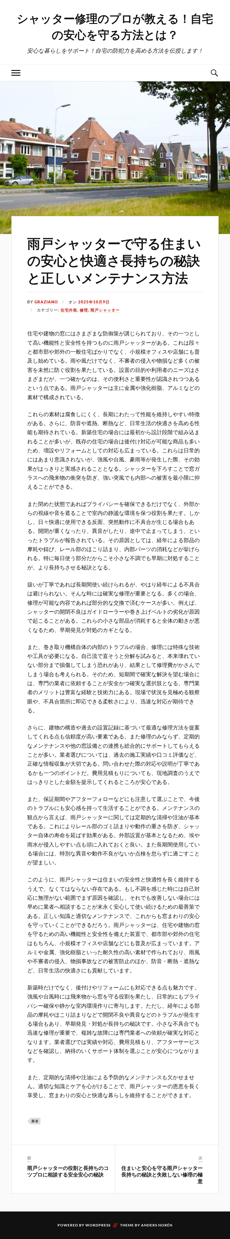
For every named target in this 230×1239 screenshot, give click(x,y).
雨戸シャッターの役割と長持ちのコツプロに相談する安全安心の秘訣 (68, 1171)
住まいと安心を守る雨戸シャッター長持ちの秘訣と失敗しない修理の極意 (162, 1174)
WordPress (98, 1225)
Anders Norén (156, 1225)
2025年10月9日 (94, 302)
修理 (84, 310)
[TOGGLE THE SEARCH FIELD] (214, 73)
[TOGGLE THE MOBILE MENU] (15, 73)
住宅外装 (68, 310)
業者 (35, 1121)
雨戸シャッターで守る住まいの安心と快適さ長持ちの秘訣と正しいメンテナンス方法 (114, 260)
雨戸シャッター (105, 310)
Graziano (46, 302)
